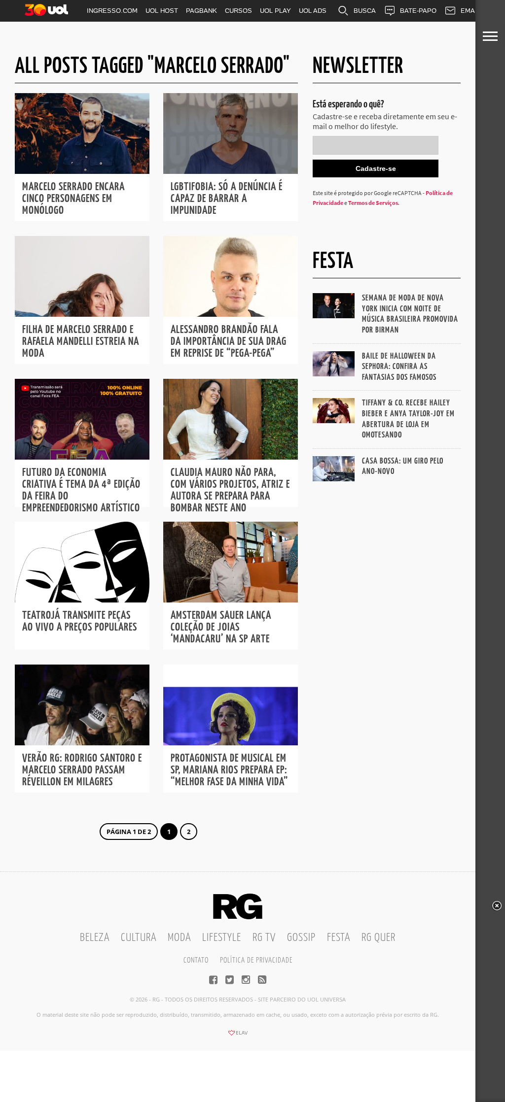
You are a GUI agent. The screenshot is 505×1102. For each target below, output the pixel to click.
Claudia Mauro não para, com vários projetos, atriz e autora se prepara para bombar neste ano (230, 490)
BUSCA (365, 10)
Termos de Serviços (373, 202)
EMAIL (470, 10)
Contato (196, 960)
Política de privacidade (256, 960)
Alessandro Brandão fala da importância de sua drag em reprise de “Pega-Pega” (229, 341)
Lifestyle (221, 937)
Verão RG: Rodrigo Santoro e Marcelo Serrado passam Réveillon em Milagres (82, 770)
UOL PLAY (275, 10)
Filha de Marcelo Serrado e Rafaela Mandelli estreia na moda (80, 341)
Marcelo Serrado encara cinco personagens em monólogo (73, 198)
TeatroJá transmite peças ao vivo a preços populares (79, 621)
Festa (338, 937)
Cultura (138, 937)
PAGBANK (201, 10)
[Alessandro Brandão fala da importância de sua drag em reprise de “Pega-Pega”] (230, 314)
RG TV (264, 937)
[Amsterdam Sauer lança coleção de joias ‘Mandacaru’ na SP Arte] (230, 599)
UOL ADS (312, 10)
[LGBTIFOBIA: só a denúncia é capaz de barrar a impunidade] (230, 171)
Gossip (301, 937)
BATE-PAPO (418, 10)
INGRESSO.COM (112, 10)
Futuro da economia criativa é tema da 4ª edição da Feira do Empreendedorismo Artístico (81, 490)
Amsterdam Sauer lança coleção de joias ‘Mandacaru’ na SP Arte (221, 627)
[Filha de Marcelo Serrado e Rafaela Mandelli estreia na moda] (82, 314)
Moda (179, 937)
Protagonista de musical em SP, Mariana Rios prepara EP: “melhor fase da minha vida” (229, 770)
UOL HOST (161, 10)
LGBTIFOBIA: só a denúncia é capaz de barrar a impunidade (227, 198)
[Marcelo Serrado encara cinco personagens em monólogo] (82, 171)
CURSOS (238, 10)
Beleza (94, 937)
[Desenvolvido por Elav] (237, 1036)
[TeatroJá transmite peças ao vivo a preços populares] (82, 599)
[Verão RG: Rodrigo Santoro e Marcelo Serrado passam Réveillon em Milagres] (82, 742)
